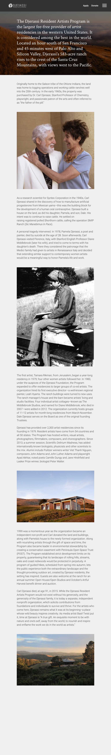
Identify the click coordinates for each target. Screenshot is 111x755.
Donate (94, 5)
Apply (86, 5)
